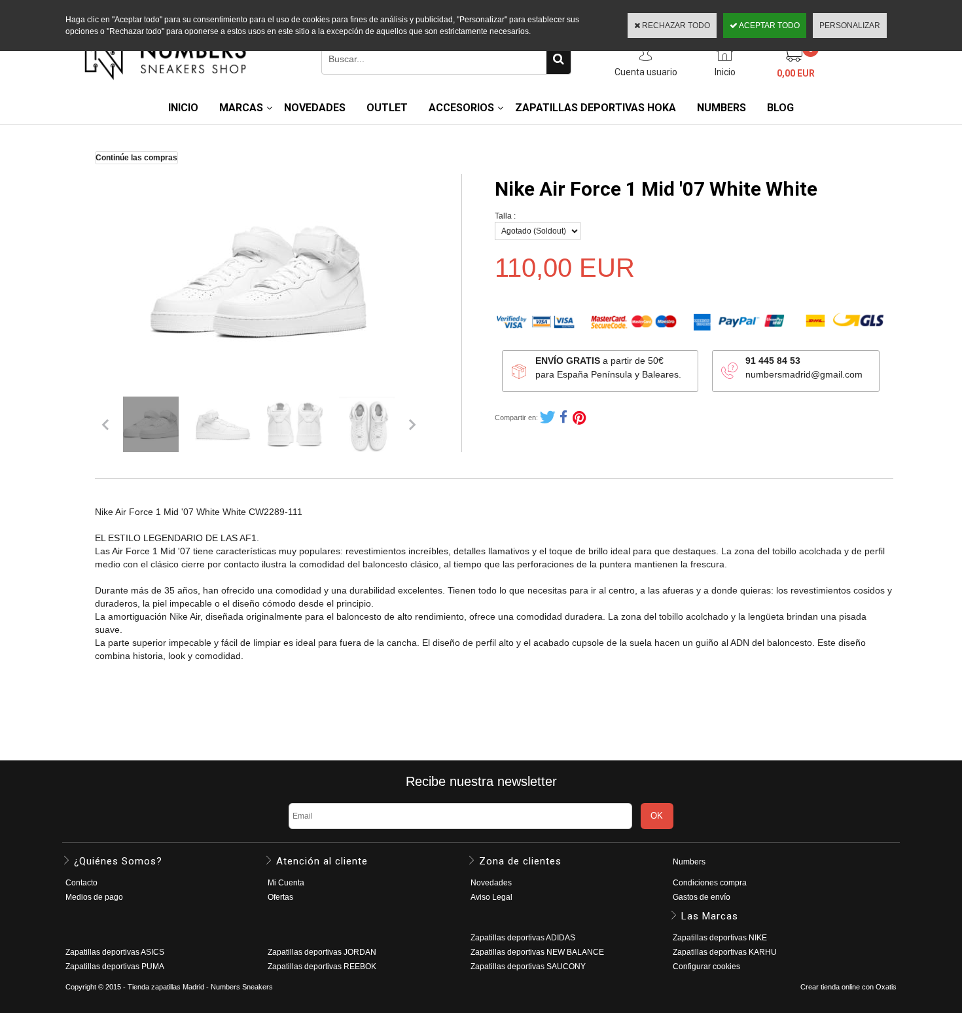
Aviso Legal (491, 897)
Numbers (689, 861)
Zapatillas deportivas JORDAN (322, 952)
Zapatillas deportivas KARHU (725, 952)
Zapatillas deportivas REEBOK (322, 966)
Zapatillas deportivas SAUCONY (528, 966)
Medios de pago (94, 897)
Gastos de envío (701, 897)
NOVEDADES (315, 107)
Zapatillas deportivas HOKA (595, 107)
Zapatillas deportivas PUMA (114, 966)
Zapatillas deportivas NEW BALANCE (537, 952)
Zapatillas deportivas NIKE (720, 937)
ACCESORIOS (461, 107)
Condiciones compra (710, 882)
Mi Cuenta (286, 882)
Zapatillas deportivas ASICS (114, 952)
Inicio (183, 107)
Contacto (81, 882)
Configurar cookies (706, 966)
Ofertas (280, 897)
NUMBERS (721, 107)
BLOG (780, 107)
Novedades (491, 882)
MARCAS (241, 107)
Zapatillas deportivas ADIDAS (523, 937)
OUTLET (387, 107)
